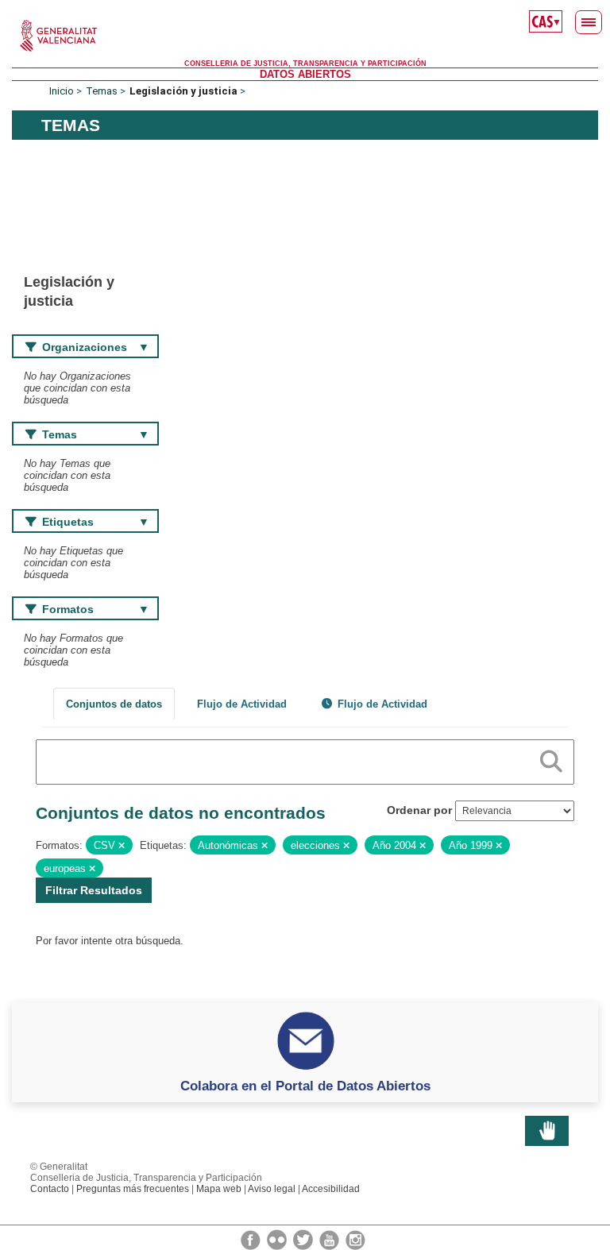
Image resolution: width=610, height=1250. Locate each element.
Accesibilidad (331, 1188)
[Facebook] (252, 1238)
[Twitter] (304, 1238)
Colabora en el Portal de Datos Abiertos (305, 1086)
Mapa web (218, 1188)
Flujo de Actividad (242, 704)
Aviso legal (271, 1188)
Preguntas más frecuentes (132, 1188)
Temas (102, 91)
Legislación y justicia (183, 91)
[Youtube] (330, 1238)
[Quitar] (121, 846)
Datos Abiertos (305, 74)
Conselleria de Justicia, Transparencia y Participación (305, 64)
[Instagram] (355, 1238)
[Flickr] (278, 1238)
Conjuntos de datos (114, 704)
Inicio (61, 91)
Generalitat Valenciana (305, 36)
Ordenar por (419, 810)
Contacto (49, 1188)
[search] (551, 758)
